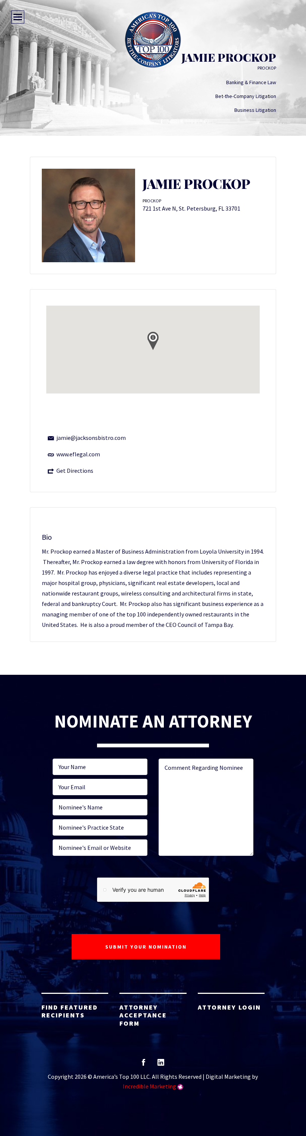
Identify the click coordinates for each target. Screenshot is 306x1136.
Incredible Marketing (149, 1086)
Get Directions (74, 470)
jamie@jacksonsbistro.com (91, 437)
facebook (143, 1065)
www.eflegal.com (78, 454)
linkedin (160, 1065)
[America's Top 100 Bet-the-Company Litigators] (153, 40)
